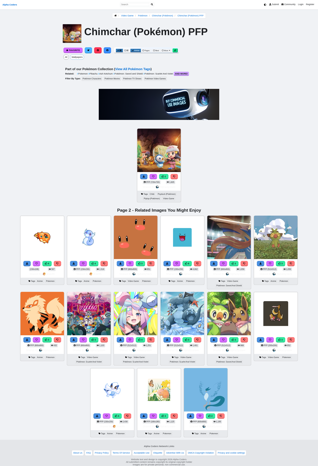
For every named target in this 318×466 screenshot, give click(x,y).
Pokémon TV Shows (132, 79)
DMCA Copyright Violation (201, 453)
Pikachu (93, 73)
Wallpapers (77, 57)
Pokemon (82, 73)
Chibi (152, 194)
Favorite (74, 50)
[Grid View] (119, 50)
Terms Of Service (121, 453)
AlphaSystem (167, 186)
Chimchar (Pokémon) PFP (191, 15)
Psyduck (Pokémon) (167, 194)
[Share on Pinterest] (98, 50)
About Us (77, 453)
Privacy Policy (102, 453)
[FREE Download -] (144, 176)
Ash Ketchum (105, 73)
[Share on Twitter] (88, 50)
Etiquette (157, 453)
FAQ (88, 453)
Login (300, 4)
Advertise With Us (175, 453)
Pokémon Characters (92, 79)
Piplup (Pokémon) (152, 198)
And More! (181, 73)
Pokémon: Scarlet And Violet (158, 73)
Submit (275, 4)
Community (290, 4)
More (166, 51)
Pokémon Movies (112, 79)
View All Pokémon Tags (133, 69)
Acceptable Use (141, 453)
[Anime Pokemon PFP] (205, 390)
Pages (147, 51)
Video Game (127, 15)
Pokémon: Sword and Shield (128, 73)
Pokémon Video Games (155, 79)
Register (310, 4)
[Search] (152, 4)
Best (157, 51)
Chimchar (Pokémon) (162, 15)
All (66, 57)
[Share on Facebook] (107, 50)
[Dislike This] (174, 176)
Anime (40, 281)
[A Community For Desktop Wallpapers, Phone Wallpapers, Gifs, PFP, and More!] (115, 15)
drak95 (51, 273)
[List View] (126, 50)
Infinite (136, 51)
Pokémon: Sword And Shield (229, 286)
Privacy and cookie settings (231, 453)
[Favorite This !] (153, 176)
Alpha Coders (9, 4)
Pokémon (142, 15)
